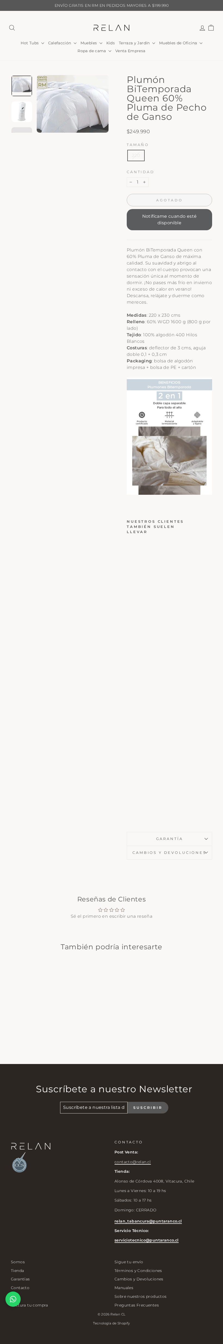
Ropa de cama (92, 50)
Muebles (89, 43)
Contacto (20, 1288)
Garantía (169, 839)
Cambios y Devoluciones (138, 1279)
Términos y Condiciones (138, 1270)
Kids (110, 43)
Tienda (17, 1270)
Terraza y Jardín (135, 43)
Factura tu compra (29, 1305)
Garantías (20, 1279)
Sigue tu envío (128, 1262)
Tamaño (138, 145)
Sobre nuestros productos (140, 1296)
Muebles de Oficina (178, 43)
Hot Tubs (30, 43)
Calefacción (60, 43)
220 (136, 155)
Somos (18, 1262)
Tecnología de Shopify (111, 1323)
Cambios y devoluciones (169, 853)
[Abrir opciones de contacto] (13, 1299)
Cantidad (140, 172)
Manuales (123, 1288)
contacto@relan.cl (132, 1162)
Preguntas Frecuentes (136, 1305)
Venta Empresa (130, 50)
